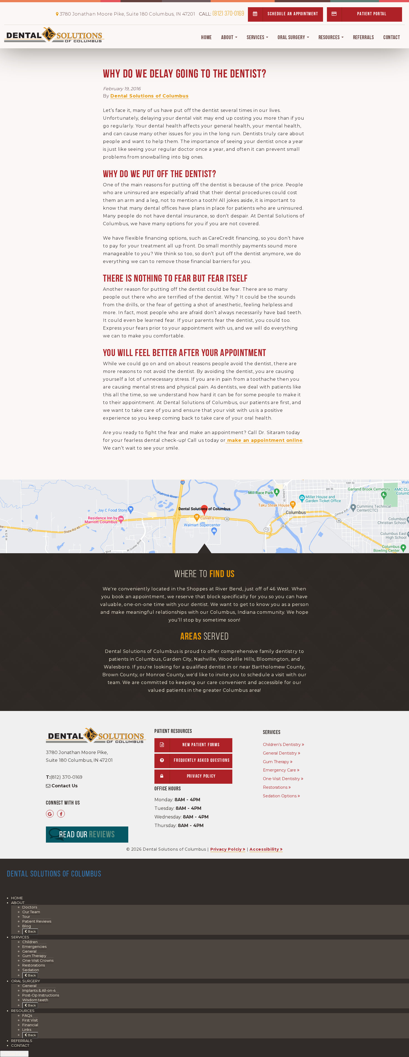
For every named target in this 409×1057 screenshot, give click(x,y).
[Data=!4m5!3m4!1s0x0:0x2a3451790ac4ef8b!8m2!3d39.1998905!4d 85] (50, 814)
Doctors (29, 907)
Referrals (363, 38)
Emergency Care (279, 770)
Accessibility (264, 849)
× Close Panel (14, 1053)
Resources (330, 38)
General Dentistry (280, 753)
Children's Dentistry (282, 744)
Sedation (30, 970)
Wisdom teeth (35, 1000)
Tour (26, 916)
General (29, 951)
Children (30, 942)
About (227, 38)
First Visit (30, 1020)
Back (31, 931)
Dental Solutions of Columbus (149, 96)
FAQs (27, 1015)
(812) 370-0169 (221, 14)
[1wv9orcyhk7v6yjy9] (204, 516)
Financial (30, 1025)
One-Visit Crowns (37, 960)
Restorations (275, 787)
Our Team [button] (31, 912)
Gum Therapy (276, 761)
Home (206, 38)
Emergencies (34, 946)
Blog (26, 926)
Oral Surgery (292, 38)
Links (26, 1029)
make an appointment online (264, 440)
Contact (391, 38)
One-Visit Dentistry (281, 778)
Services (256, 38)
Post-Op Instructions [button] (40, 995)
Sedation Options (280, 795)
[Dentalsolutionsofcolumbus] (61, 814)
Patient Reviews (36, 921)
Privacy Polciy (226, 849)
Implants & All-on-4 (39, 990)
